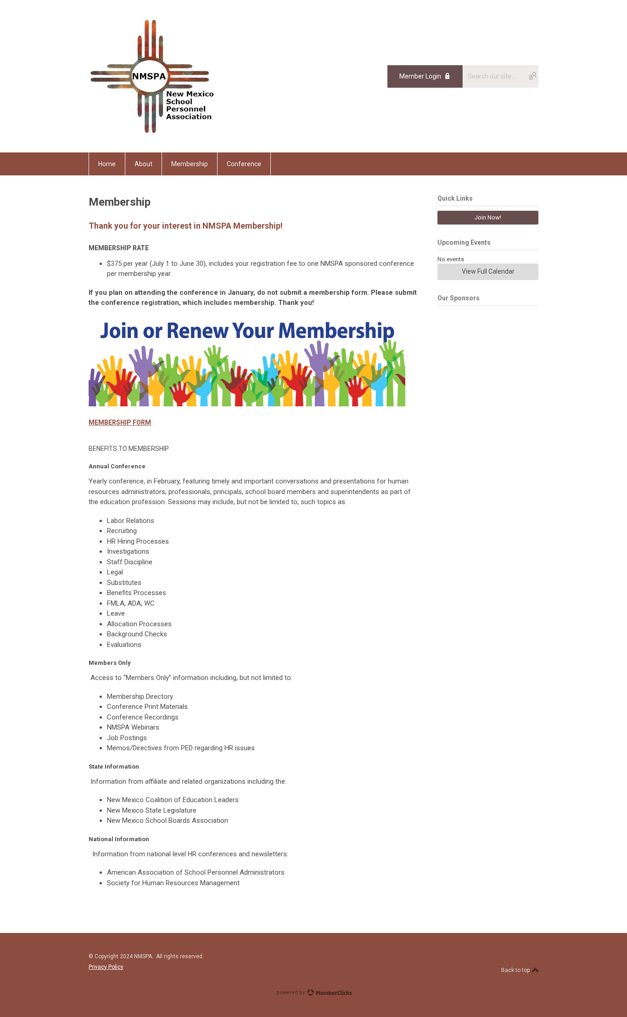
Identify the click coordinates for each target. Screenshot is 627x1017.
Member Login (420, 76)
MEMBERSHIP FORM (120, 422)
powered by (291, 992)
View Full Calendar (488, 271)
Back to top (516, 970)
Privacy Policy (106, 967)
